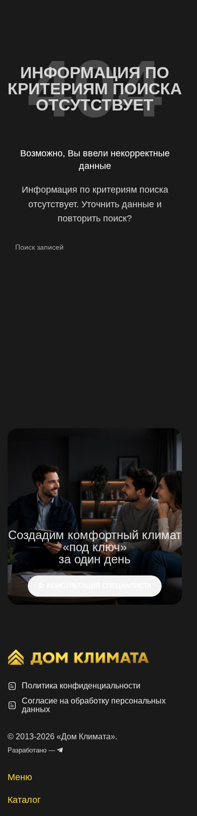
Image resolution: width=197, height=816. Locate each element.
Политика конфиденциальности (81, 685)
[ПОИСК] (170, 247)
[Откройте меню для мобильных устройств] (12, 10)
